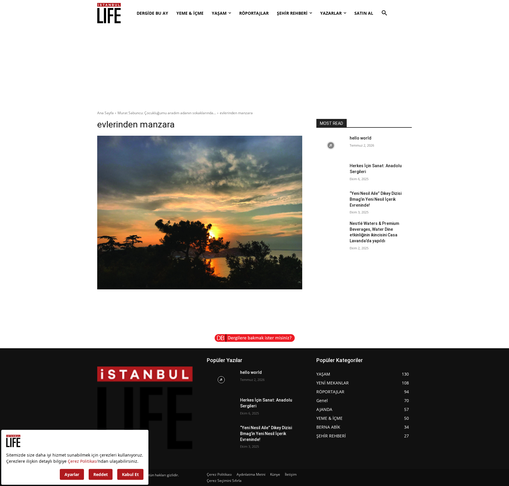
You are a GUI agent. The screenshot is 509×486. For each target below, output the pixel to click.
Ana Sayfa (105, 112)
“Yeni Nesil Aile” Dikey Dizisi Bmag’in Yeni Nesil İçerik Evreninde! (375, 199)
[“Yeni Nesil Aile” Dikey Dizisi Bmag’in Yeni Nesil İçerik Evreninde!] (330, 201)
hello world (360, 138)
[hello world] (330, 145)
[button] (384, 13)
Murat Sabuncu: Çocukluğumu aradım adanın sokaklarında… (167, 112)
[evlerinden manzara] (199, 212)
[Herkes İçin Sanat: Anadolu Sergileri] (330, 173)
